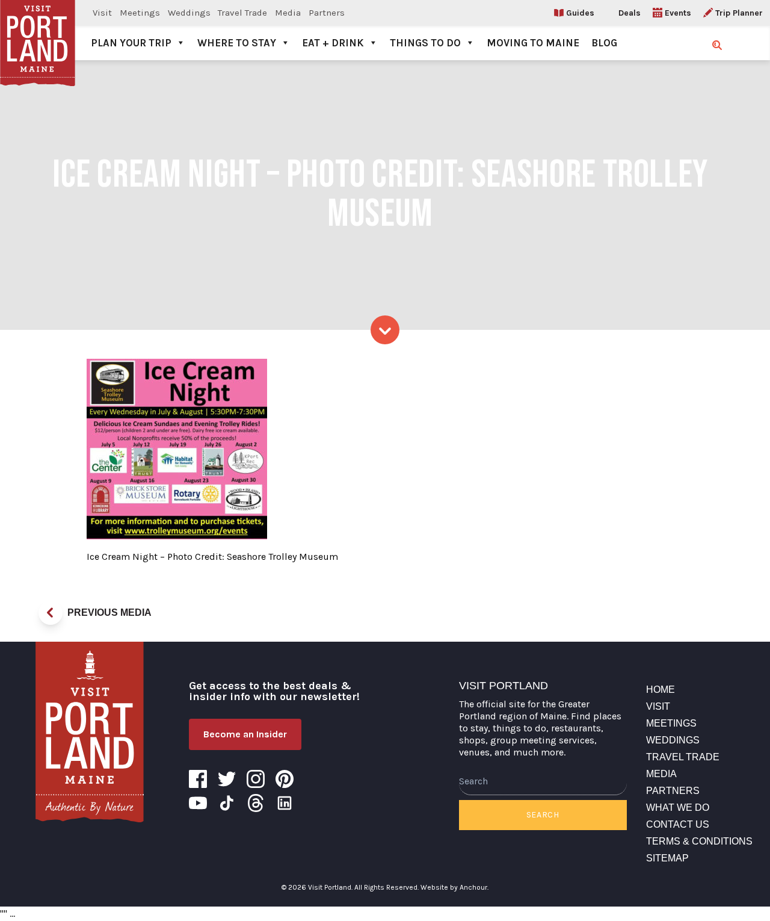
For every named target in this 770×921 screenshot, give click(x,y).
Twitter (227, 779)
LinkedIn (285, 803)
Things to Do (425, 43)
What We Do (677, 807)
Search (542, 815)
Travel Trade (242, 12)
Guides (580, 13)
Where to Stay (236, 43)
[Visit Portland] (37, 30)
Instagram (256, 779)
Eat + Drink (333, 43)
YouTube (198, 803)
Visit (102, 12)
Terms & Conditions (699, 841)
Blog (604, 43)
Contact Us (677, 824)
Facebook (198, 779)
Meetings (140, 12)
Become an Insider (245, 734)
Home (660, 689)
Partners (327, 12)
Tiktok (227, 803)
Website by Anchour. (454, 887)
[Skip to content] (385, 329)
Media (288, 12)
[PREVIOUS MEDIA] (50, 613)
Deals (629, 13)
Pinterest (285, 779)
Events (678, 13)
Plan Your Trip (131, 43)
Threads (256, 803)
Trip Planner (739, 13)
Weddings (189, 12)
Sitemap (667, 858)
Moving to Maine (533, 43)
